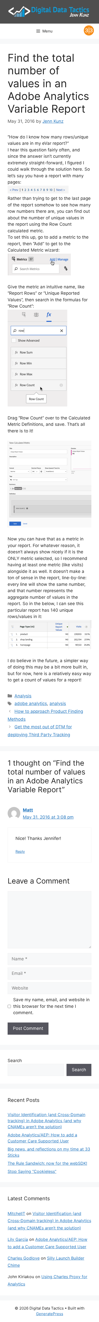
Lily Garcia (18, 1239)
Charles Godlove (24, 1258)
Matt (28, 810)
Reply (20, 851)
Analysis (22, 695)
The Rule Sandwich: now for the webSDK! (47, 1163)
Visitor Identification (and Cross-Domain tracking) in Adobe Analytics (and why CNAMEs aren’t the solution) (46, 1120)
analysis (58, 703)
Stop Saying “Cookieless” (32, 1171)
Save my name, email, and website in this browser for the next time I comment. (51, 1006)
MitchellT (16, 1213)
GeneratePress (49, 1313)
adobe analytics (30, 703)
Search (15, 1060)
